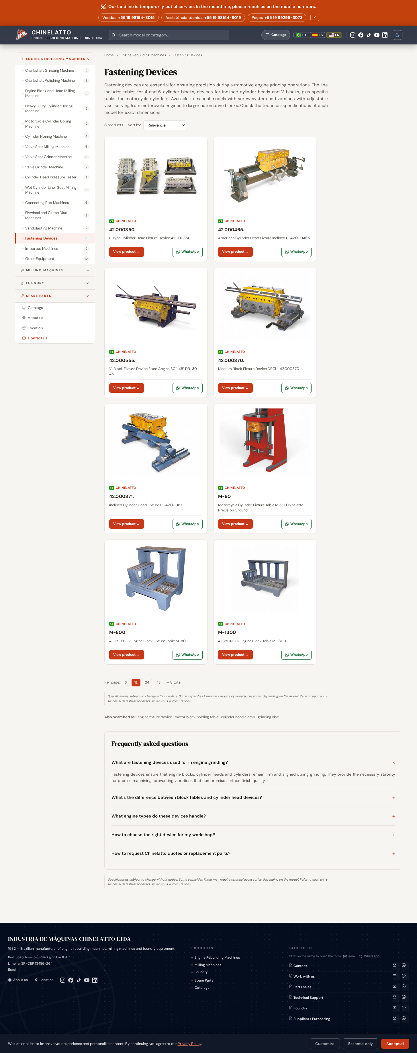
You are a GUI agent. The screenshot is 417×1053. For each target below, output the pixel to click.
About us (20, 980)
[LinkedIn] (384, 35)
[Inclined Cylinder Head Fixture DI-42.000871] (156, 469)
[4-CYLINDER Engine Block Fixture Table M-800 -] (156, 602)
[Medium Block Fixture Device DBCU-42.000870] (265, 333)
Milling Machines (44, 270)
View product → (126, 251)
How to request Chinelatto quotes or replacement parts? (170, 853)
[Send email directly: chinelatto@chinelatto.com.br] (396, 976)
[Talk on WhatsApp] (405, 966)
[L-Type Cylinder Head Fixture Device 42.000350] (156, 199)
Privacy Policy (189, 1043)
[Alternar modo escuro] (397, 35)
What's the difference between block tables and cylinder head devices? (186, 797)
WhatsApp (190, 251)
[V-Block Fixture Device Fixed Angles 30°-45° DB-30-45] (156, 333)
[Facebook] (360, 35)
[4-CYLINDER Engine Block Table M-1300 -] (265, 602)
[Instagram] (352, 35)
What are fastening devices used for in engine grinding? (169, 762)
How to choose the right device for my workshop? (163, 835)
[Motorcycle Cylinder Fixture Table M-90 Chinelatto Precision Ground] (265, 469)
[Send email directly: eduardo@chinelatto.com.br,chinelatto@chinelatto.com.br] (396, 1008)
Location (47, 980)
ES (321, 35)
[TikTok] (368, 35)
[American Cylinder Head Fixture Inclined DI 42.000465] (265, 199)
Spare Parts (39, 296)
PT (304, 35)
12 (136, 682)
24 (147, 682)
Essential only (360, 1043)
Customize (324, 1043)
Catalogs (202, 987)
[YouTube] (376, 35)
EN (337, 35)
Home (109, 55)
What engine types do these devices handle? (158, 816)
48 (158, 682)
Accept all (395, 1043)
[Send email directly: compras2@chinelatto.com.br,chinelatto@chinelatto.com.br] (396, 1019)
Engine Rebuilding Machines (56, 59)
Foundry (35, 283)
